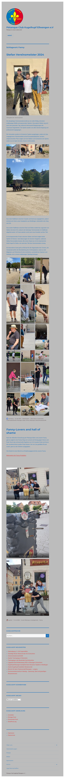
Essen (24, 420)
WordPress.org (12, 721)
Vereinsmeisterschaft (40, 420)
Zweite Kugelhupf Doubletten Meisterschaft (20, 667)
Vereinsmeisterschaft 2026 (15, 656)
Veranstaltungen (11, 749)
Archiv (8, 764)
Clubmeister (40, 418)
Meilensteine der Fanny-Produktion (16, 455)
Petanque (32, 420)
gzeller (10, 620)
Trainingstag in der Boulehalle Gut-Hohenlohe (21, 660)
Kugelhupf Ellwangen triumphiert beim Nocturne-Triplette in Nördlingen (28, 664)
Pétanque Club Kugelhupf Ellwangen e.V (30, 27)
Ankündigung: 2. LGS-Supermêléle (18, 651)
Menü (10, 35)
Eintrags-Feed (12, 717)
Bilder (8, 756)
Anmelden (11, 715)
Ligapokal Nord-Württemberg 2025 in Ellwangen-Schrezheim (25, 662)
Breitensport (26, 418)
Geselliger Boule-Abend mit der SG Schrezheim (21, 653)
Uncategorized (34, 620)
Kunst (22, 620)
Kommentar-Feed (13, 719)
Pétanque (27, 620)
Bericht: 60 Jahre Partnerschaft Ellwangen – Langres (23, 669)
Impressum (11, 733)
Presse (8, 753)
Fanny (27, 420)
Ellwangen (19, 420)
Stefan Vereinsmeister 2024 (25, 54)
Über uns (9, 745)
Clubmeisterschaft (11, 420)
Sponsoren (9, 760)
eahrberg (11, 418)
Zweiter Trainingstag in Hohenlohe (17, 658)
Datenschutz (11, 735)
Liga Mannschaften (12, 768)
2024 (32, 418)
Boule (35, 418)
